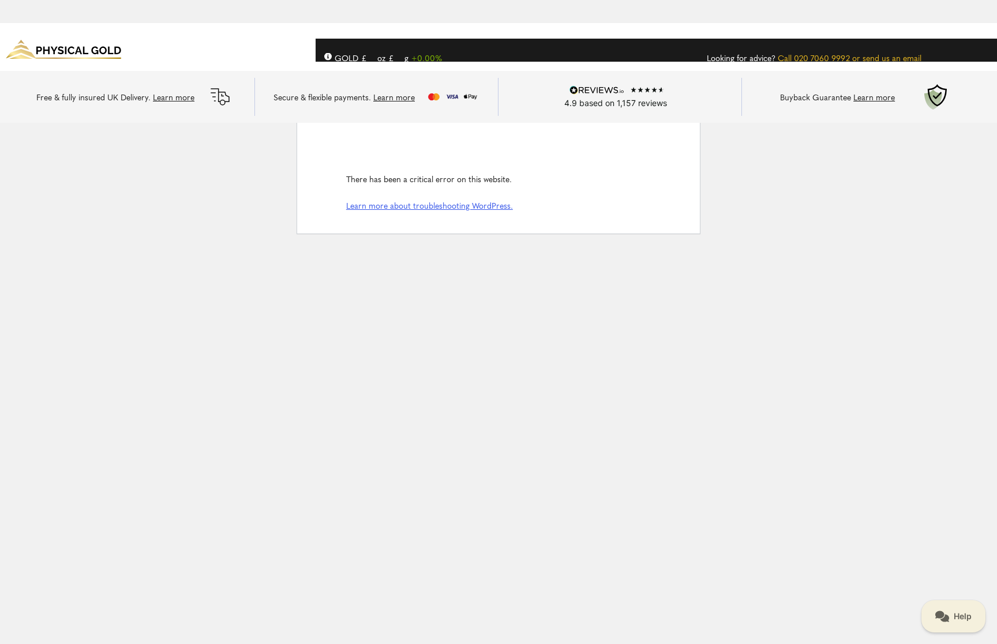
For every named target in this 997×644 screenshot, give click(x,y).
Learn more (173, 98)
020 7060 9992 (822, 59)
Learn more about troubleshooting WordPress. (429, 206)
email (912, 59)
